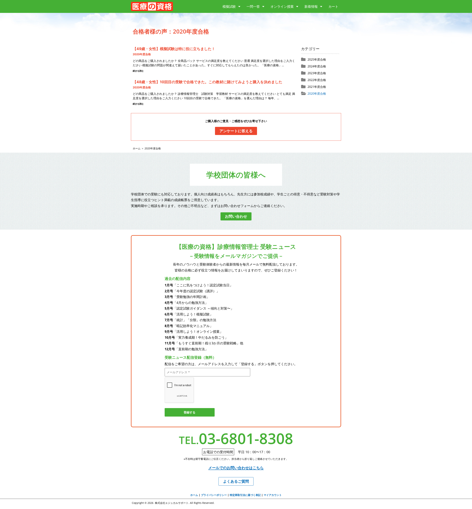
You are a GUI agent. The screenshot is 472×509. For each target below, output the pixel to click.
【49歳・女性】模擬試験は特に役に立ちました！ (174, 49)
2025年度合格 (317, 59)
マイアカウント (273, 495)
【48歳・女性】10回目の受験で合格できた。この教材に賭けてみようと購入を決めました (207, 82)
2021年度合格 (317, 87)
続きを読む (138, 70)
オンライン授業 (282, 6)
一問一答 (253, 6)
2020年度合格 (142, 54)
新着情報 (311, 6)
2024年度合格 (317, 66)
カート (333, 6)
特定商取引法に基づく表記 (245, 495)
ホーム (136, 148)
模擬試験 (229, 6)
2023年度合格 (317, 73)
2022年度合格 (317, 80)
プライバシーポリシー (214, 495)
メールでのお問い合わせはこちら (236, 467)
